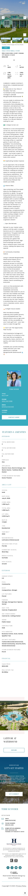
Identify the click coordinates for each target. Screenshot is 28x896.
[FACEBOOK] (7, 867)
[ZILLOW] (20, 867)
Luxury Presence (14, 878)
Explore (14, 750)
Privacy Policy (21, 886)
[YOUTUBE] (16, 867)
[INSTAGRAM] (12, 867)
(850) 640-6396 (7, 401)
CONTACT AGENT (14, 417)
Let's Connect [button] (14, 794)
